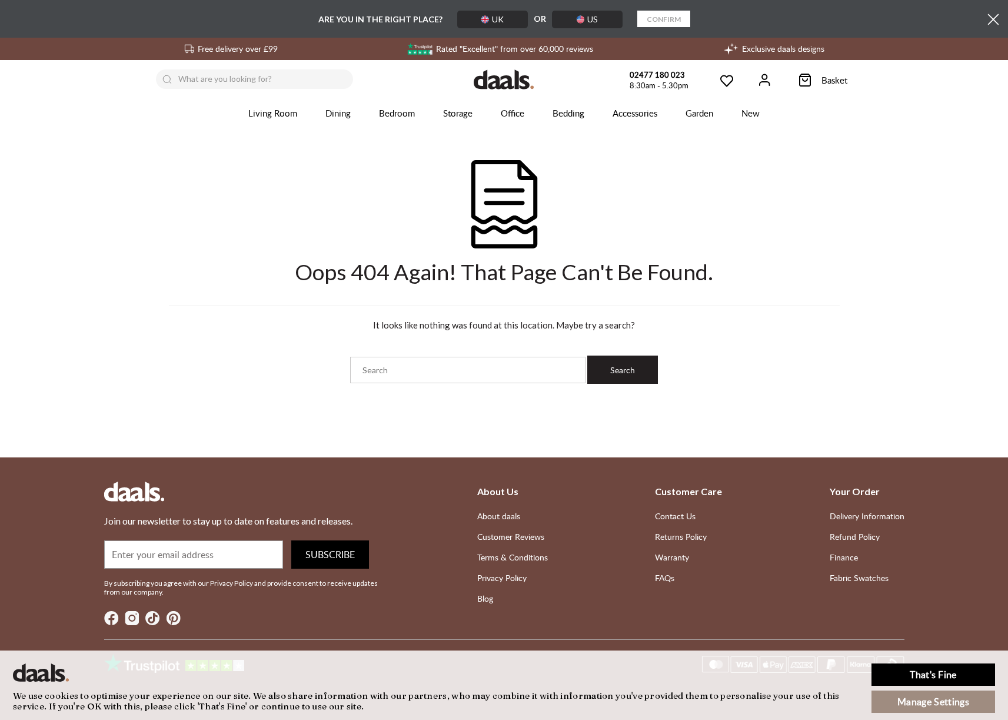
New (750, 113)
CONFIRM (664, 19)
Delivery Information (867, 516)
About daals (498, 516)
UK (498, 19)
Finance (844, 557)
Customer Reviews (510, 536)
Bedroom (397, 113)
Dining (338, 113)
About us (497, 491)
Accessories (635, 113)
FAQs (664, 577)
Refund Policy (855, 536)
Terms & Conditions (512, 557)
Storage (458, 113)
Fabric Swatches (859, 577)
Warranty (672, 557)
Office (512, 113)
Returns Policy (681, 536)
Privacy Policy (502, 577)
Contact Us (675, 516)
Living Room (272, 113)
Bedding (568, 113)
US (592, 19)
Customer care (688, 491)
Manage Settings (933, 701)
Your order (855, 491)
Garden (699, 113)
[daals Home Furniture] (504, 79)
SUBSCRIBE (330, 554)
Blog (485, 598)
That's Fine (933, 674)
